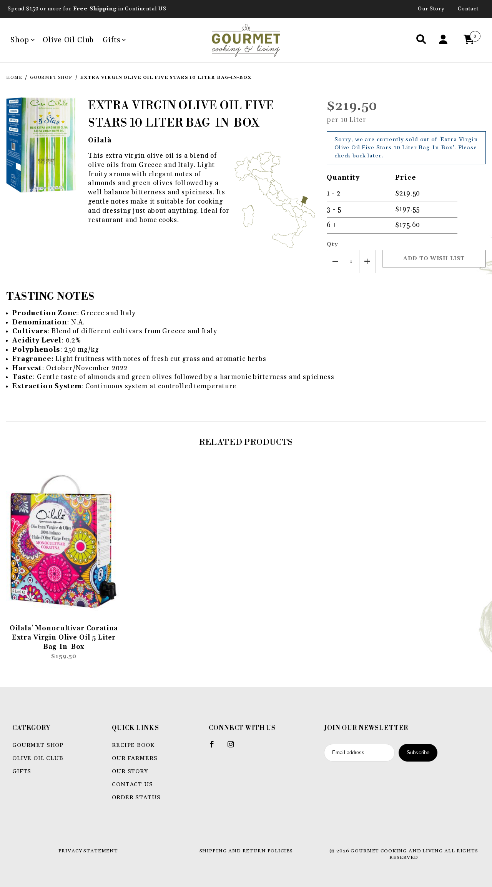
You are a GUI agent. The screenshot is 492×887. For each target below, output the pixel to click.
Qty (332, 244)
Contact (468, 8)
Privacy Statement (88, 851)
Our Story (431, 8)
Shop (19, 40)
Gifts (111, 40)
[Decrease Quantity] (335, 261)
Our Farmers (134, 758)
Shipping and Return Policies (246, 851)
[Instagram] (234, 747)
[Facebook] (215, 747)
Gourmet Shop (37, 745)
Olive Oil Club (68, 40)
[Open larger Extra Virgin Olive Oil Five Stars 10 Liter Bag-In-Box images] (41, 144)
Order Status (136, 797)
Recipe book (133, 745)
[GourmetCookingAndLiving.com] (246, 39)
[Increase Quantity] (367, 261)
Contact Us (132, 784)
